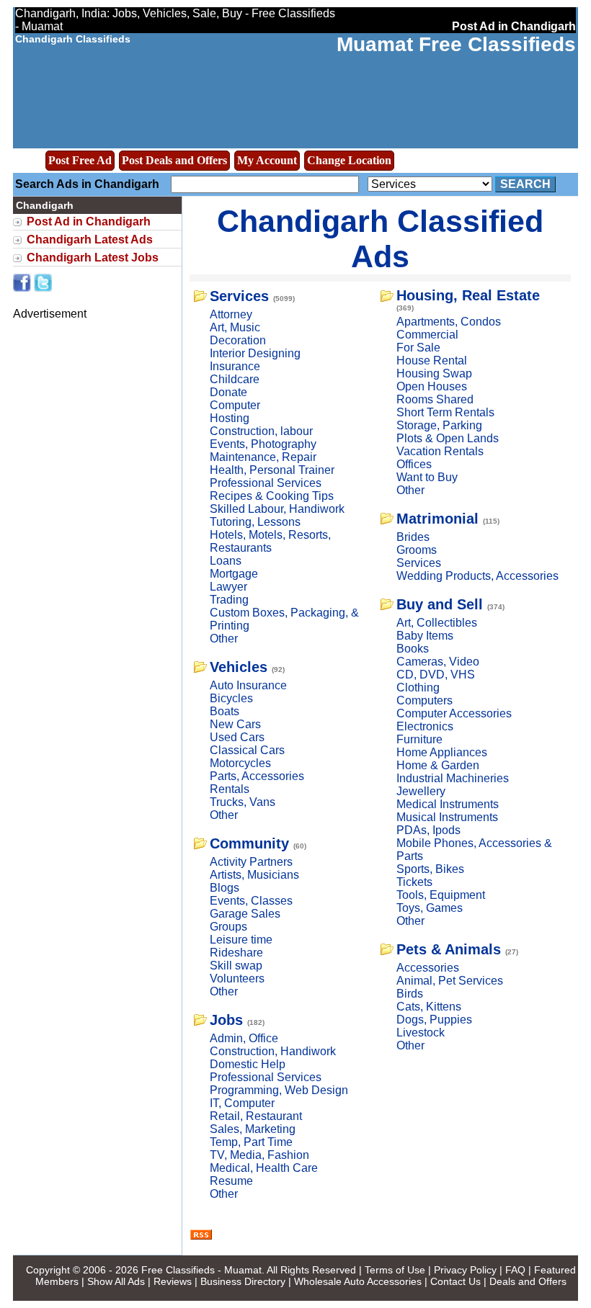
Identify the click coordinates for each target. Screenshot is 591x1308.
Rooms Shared (435, 399)
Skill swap (236, 965)
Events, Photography (263, 444)
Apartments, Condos (448, 321)
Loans (225, 561)
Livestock (420, 1032)
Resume (231, 1181)
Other (224, 638)
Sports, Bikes (430, 869)
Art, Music (235, 327)
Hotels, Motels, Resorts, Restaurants (270, 541)
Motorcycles (240, 763)
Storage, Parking (439, 425)
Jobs (226, 1020)
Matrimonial (437, 519)
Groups (228, 926)
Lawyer (228, 587)
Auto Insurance (248, 685)
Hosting (229, 418)
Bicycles (231, 698)
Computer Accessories (454, 713)
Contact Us (455, 1281)
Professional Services (265, 483)
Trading (229, 599)
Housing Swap (434, 373)
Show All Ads (116, 1281)
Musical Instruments (447, 817)
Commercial (427, 334)
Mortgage (234, 574)
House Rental (431, 360)
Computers (424, 700)
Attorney (231, 314)
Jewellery (420, 791)
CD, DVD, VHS (435, 674)
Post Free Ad (80, 160)
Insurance (235, 366)
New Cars (235, 724)
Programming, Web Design (279, 1090)
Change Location (349, 160)
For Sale (418, 347)
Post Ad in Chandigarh (89, 221)
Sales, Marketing (253, 1129)
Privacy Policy (465, 1270)
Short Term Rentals (445, 412)
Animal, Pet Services (449, 981)
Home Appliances (441, 752)
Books (412, 648)
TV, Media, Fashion (259, 1155)
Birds (409, 993)
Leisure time (241, 939)
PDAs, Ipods (428, 830)
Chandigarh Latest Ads (90, 239)
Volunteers (237, 978)
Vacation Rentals (440, 451)
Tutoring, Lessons (255, 522)
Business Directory (242, 1281)
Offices (414, 464)
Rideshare (236, 952)
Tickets (414, 882)
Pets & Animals (448, 949)
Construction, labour (261, 431)
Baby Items (424, 636)
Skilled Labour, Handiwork (277, 509)
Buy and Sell (439, 604)
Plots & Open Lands (447, 438)
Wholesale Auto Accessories (358, 1281)
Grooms (416, 550)
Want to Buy (427, 477)
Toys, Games (429, 908)
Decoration (238, 340)
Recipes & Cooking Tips (272, 496)
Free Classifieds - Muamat (201, 1270)
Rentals (229, 789)
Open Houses (431, 386)
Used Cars (237, 737)
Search (525, 184)
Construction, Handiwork (273, 1051)
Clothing (418, 687)
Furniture (419, 739)
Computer (235, 405)
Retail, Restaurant (256, 1116)
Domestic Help (247, 1064)
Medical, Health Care (264, 1168)
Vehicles (238, 667)
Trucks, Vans (242, 802)
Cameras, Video (437, 661)
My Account (267, 160)
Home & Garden (437, 765)
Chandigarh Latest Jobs (93, 257)
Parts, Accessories (257, 776)
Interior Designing (255, 353)
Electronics (424, 726)
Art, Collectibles (436, 623)
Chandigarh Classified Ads (380, 239)
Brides (413, 537)
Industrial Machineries (452, 778)
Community (249, 843)
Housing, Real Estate (468, 295)
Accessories (427, 968)
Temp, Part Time (251, 1142)
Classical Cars (247, 750)
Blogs (224, 888)
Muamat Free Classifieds (456, 44)
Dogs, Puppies (434, 1019)
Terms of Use (395, 1270)
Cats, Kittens (428, 1006)
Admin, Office (244, 1038)
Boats (224, 711)
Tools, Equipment (440, 895)
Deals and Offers (527, 1281)
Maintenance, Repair (263, 457)
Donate (228, 392)
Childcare (234, 379)
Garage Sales (245, 914)
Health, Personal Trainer (272, 470)
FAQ (515, 1270)
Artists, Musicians (254, 875)
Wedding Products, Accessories (477, 576)
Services (239, 296)
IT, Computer (242, 1103)
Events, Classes (251, 901)
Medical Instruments (447, 804)
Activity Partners (251, 862)
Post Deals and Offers (174, 160)
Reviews (173, 1281)
